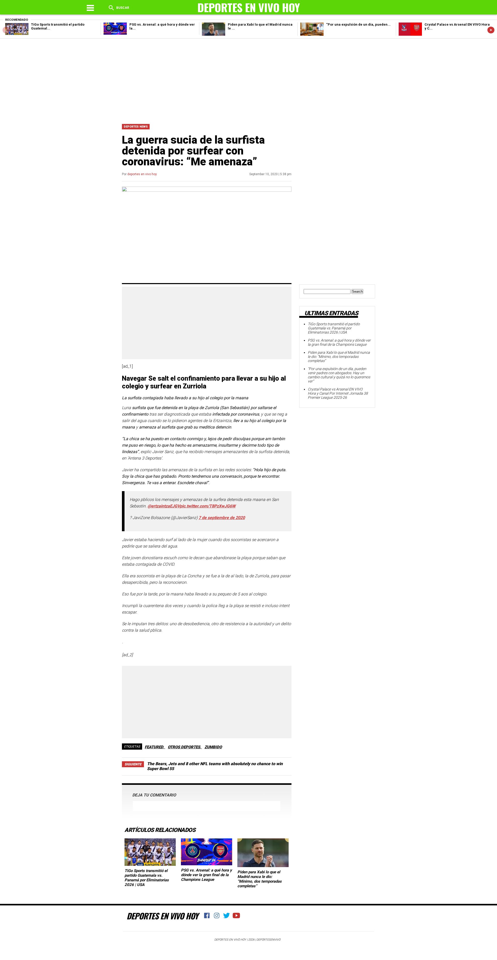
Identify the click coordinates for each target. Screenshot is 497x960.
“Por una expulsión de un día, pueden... (358, 24)
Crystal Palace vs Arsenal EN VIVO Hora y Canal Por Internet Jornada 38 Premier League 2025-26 (338, 393)
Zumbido (213, 747)
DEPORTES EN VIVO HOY (162, 916)
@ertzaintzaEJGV (164, 506)
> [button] (491, 29)
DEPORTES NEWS (136, 126)
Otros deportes (184, 747)
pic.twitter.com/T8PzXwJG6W (208, 506)
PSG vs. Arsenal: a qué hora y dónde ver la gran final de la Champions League (206, 875)
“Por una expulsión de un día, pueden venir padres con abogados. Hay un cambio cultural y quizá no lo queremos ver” (339, 375)
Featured (154, 747)
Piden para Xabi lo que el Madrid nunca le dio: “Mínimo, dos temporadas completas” (259, 879)
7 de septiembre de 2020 (222, 517)
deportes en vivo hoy (142, 174)
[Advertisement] (248, 80)
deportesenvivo (268, 939)
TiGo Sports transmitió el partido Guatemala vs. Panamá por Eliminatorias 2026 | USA (147, 877)
